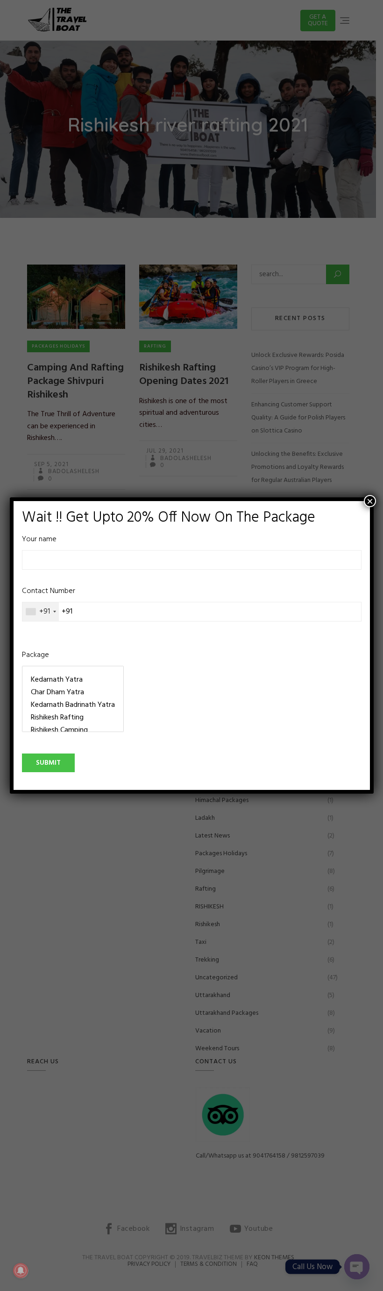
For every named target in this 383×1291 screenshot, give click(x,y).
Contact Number (48, 602)
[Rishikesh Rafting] (73, 718)
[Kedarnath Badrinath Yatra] (73, 705)
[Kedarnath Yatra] (73, 680)
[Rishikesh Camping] (73, 730)
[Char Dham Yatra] (73, 692)
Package (35, 655)
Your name (39, 539)
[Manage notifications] (20, 1270)
